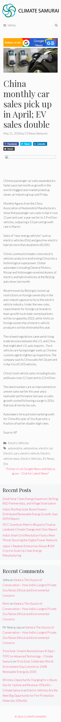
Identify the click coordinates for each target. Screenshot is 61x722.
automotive (30, 448)
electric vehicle (29, 453)
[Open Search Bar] (56, 25)
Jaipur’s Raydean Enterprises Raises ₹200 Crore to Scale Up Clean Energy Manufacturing (28, 550)
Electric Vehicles (18, 443)
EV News (48, 458)
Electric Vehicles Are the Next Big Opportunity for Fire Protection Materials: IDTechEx (30, 695)
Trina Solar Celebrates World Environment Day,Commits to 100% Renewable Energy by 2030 (28, 667)
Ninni (6, 603)
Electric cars (11, 453)
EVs (5, 464)
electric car (46, 448)
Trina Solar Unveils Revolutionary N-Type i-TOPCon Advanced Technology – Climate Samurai (29, 656)
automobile (15, 448)
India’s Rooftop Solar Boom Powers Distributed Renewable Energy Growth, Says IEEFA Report (30, 514)
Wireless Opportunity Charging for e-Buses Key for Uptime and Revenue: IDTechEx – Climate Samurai (30, 685)
